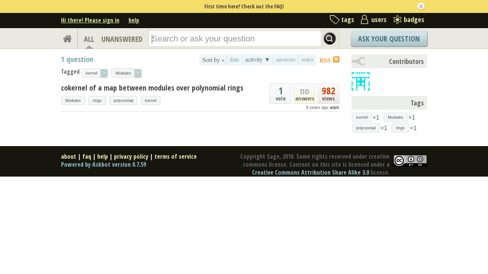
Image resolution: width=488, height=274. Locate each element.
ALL (89, 39)
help (133, 20)
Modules (73, 100)
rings (97, 100)
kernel (150, 100)
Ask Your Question (389, 38)
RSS (325, 60)
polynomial (123, 100)
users (379, 19)
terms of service (175, 156)
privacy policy (131, 156)
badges (414, 19)
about (68, 156)
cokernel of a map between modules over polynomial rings (152, 88)
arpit (334, 107)
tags (347, 19)
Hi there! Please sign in (90, 20)
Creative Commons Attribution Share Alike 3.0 (310, 172)
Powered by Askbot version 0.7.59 (103, 164)
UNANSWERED (122, 39)
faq (86, 156)
